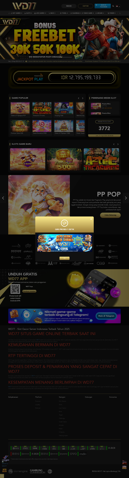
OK (64, 258)
